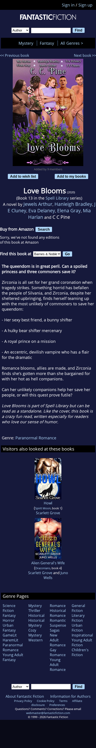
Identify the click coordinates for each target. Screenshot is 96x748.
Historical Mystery (36, 623)
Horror (9, 620)
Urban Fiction (77, 628)
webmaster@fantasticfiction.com (48, 713)
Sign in (68, 5)
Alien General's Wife (48, 562)
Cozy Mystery (35, 633)
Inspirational (82, 635)
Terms (63, 701)
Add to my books (71, 176)
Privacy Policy (23, 701)
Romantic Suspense (58, 623)
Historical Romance (58, 613)
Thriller (34, 610)
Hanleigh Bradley (73, 204)
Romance (58, 605)
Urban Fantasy (9, 628)
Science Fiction (9, 608)
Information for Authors (70, 696)
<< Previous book (14, 55)
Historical (36, 615)
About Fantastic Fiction (25, 696)
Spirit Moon (43, 508)
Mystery (26, 43)
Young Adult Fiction (82, 642)
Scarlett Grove (48, 512)
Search (44, 229)
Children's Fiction (80, 652)
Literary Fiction (78, 618)
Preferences (57, 705)
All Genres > (73, 43)
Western (35, 640)
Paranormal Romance (35, 437)
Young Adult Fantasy (13, 657)
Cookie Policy (45, 701)
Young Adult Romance (58, 664)
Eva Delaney (41, 210)
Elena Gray (69, 210)
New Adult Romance (58, 640)
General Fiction (78, 608)
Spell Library (57, 198)
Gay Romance (58, 652)
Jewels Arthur (37, 204)
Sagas (55, 630)
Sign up (85, 5)
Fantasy (47, 43)
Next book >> (85, 55)
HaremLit (10, 640)
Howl (48, 503)
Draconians (42, 568)
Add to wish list (23, 176)
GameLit (10, 635)
